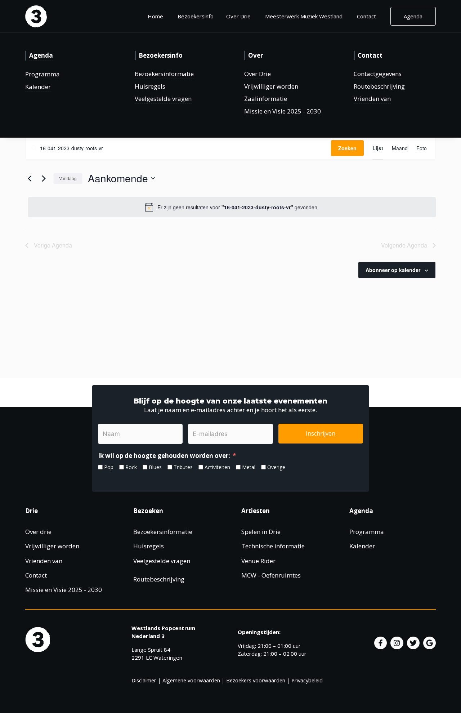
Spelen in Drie (261, 531)
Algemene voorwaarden (191, 680)
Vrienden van (372, 98)
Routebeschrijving (379, 86)
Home (155, 16)
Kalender (38, 87)
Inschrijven (320, 433)
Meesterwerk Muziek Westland (304, 16)
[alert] (232, 207)
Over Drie (257, 74)
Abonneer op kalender (393, 269)
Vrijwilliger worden (271, 86)
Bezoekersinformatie (164, 74)
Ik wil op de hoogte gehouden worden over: (164, 455)
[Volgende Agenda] (43, 178)
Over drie (38, 531)
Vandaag (68, 178)
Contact (366, 16)
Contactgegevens (378, 74)
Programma (42, 74)
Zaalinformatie (265, 98)
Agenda (413, 16)
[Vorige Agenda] (29, 178)
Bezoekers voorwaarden (255, 680)
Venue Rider (258, 561)
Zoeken (347, 148)
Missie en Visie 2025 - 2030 (282, 111)
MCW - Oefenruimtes (271, 575)
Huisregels (150, 86)
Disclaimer (143, 680)
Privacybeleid (307, 680)
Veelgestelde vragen (163, 98)
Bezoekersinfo (196, 16)
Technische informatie (273, 546)
